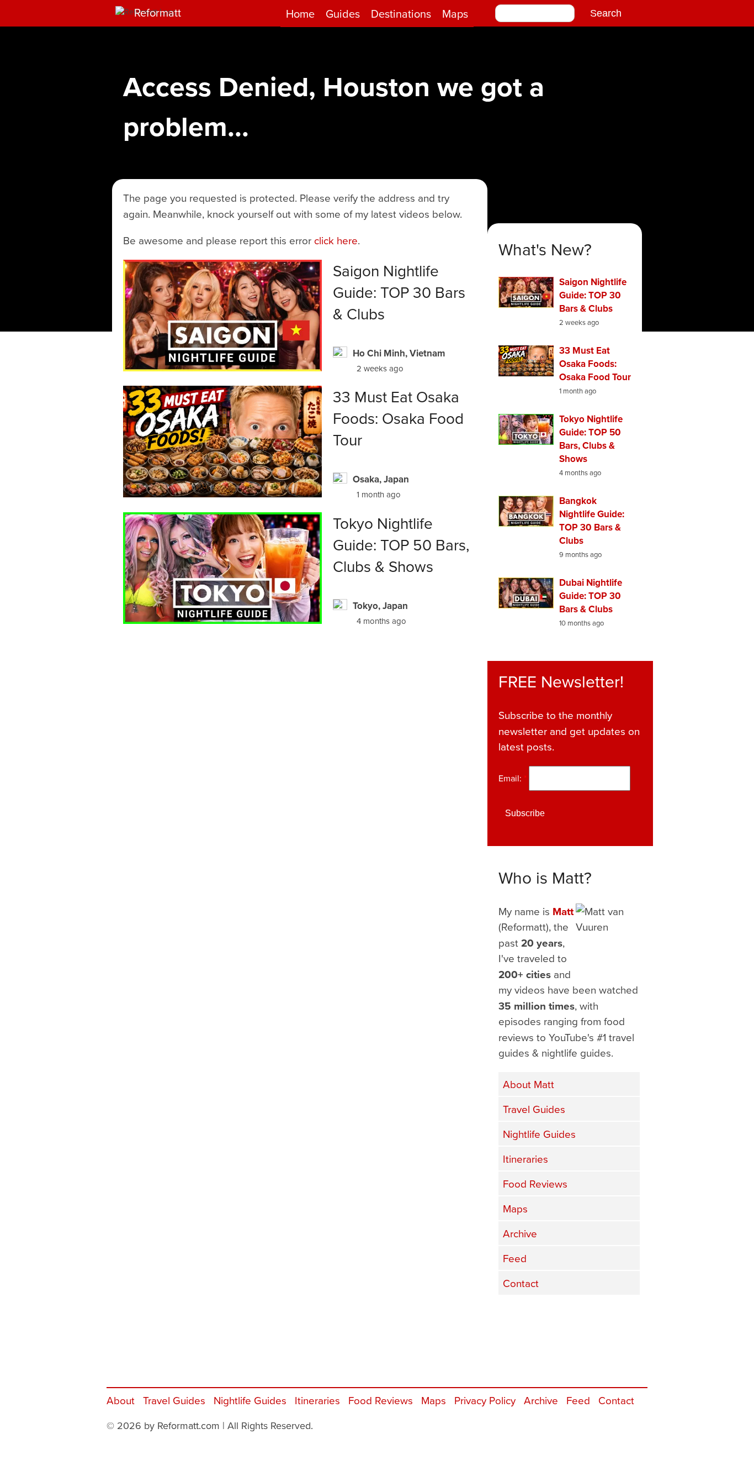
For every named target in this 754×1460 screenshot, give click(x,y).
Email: (512, 778)
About (121, 1400)
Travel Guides (534, 1108)
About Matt (528, 1083)
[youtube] (570, 1318)
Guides (343, 14)
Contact (521, 1282)
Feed (515, 1258)
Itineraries (525, 1158)
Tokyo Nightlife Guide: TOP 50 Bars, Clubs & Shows (401, 544)
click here (336, 240)
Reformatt (157, 12)
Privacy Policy (485, 1400)
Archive (520, 1233)
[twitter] (543, 1318)
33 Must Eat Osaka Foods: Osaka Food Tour (398, 418)
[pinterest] (625, 1318)
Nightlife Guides (539, 1133)
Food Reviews (535, 1183)
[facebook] (515, 1318)
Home (300, 14)
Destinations (401, 14)
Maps (455, 14)
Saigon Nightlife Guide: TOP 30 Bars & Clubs (399, 292)
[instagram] (598, 1318)
